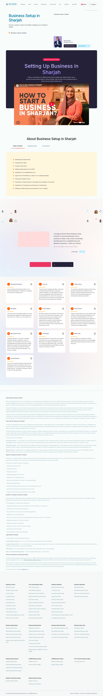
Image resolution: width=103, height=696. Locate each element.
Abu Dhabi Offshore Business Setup (60, 637)
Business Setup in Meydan (35, 683)
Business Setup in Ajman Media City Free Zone (15, 641)
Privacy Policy (82, 693)
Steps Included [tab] (17, 146)
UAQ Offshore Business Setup (81, 637)
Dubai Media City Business (35, 590)
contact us (24, 569)
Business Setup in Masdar (12, 680)
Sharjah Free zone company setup (37, 634)
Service (36, 4)
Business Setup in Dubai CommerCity (37, 608)
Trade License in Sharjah (34, 643)
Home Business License (11, 611)
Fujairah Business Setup (11, 661)
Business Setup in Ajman (11, 628)
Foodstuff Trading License (12, 590)
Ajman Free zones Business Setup (14, 634)
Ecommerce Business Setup (58, 593)
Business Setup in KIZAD (34, 614)
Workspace (44, 4)
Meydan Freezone (33, 680)
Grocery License (10, 593)
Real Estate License (10, 602)
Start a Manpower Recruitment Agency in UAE (62, 614)
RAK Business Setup (79, 587)
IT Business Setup (56, 590)
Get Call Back (82, 46)
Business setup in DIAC (34, 611)
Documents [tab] (46, 146)
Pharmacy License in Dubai (12, 618)
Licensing (22, 4)
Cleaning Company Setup (57, 599)
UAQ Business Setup (79, 628)
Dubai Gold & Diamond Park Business (37, 596)
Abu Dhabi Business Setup (58, 631)
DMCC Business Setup (34, 587)
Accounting (53, 4)
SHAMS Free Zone (33, 661)
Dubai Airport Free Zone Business (36, 593)
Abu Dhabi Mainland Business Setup (60, 628)
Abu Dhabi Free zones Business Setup (60, 634)
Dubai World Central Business (35, 618)
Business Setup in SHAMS (35, 664)
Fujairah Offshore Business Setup (13, 670)
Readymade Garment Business (59, 602)
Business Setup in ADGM (57, 664)
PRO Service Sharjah (33, 640)
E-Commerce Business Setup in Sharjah (38, 646)
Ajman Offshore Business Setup (13, 637)
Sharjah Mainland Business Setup (36, 631)
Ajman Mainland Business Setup (13, 631)
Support (94, 4)
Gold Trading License (11, 608)
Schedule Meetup (70, 46)
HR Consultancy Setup (57, 605)
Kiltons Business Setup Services (32, 560)
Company (66, 4)
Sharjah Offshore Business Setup (36, 637)
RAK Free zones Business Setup (81, 593)
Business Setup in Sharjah (92, 10)
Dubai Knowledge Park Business (36, 602)
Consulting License (10, 596)
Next (86, 237)
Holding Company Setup (57, 611)
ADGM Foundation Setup (57, 661)
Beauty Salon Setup (56, 596)
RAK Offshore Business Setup (81, 596)
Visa (60, 4)
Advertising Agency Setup (58, 608)
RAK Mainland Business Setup (81, 590)
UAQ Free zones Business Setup (81, 634)
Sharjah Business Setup (34, 628)
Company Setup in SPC (79, 661)
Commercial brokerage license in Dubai (15, 614)
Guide (29, 4)
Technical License (10, 599)
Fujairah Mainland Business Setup (13, 664)
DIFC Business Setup (33, 599)
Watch (84, 4)
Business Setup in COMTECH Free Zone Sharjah (38, 650)
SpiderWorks (94, 693)
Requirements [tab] (32, 146)
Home (86, 10)
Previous (17, 237)
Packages (74, 4)
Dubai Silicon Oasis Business (35, 605)
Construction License (11, 605)
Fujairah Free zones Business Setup (14, 667)
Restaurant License (10, 587)
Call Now (74, 693)
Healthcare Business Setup (58, 587)
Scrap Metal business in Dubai (58, 618)
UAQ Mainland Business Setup (81, 631)
